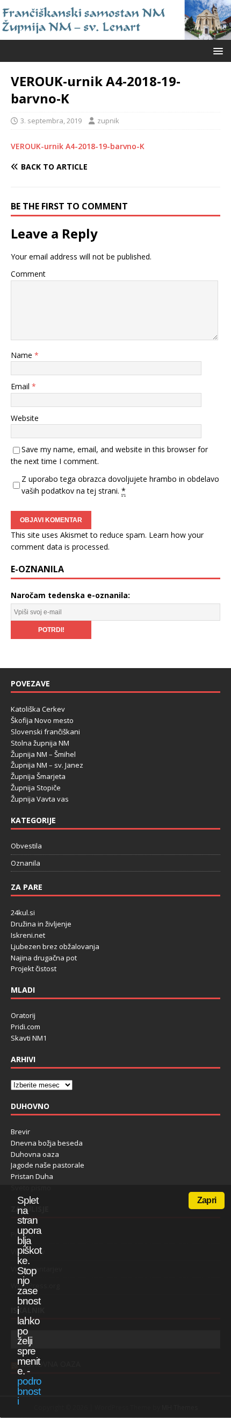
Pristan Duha (32, 1176)
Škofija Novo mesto (42, 720)
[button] (216, 50)
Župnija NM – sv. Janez (47, 765)
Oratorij (23, 1015)
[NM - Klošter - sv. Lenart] (115, 34)
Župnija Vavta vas (40, 799)
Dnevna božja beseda (47, 1143)
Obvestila (26, 846)
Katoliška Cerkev (38, 709)
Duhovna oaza (35, 1154)
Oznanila (25, 863)
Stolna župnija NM (40, 743)
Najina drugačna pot (44, 958)
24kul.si (23, 912)
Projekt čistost (33, 968)
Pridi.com (25, 1026)
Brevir (20, 1131)
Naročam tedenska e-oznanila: (70, 595)
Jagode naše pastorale (47, 1165)
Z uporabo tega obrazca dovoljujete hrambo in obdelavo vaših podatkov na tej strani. (120, 485)
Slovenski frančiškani (45, 731)
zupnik (108, 120)
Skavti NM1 (29, 1038)
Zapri (206, 1200)
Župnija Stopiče (36, 787)
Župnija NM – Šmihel (43, 754)
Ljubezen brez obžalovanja (55, 946)
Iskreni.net (28, 935)
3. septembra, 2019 (51, 120)
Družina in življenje (41, 924)
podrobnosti (29, 1391)
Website (25, 418)
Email (21, 386)
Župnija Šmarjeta (38, 776)
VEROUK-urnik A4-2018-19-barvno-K (78, 146)
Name (22, 355)
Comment (28, 274)
